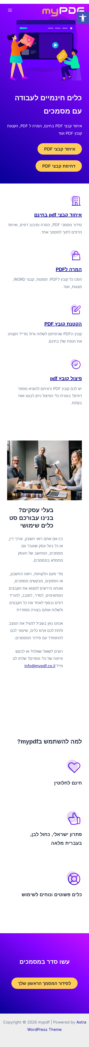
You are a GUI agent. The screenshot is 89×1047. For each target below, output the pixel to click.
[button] (83, 18)
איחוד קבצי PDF (59, 149)
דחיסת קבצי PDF (58, 166)
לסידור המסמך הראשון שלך (44, 983)
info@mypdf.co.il (39, 665)
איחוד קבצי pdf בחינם (58, 214)
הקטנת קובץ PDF (63, 323)
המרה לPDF (69, 269)
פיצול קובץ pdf (66, 378)
